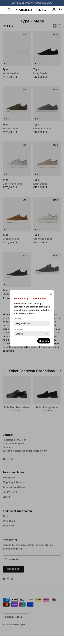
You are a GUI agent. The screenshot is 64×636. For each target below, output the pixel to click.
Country (17, 318)
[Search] (10, 9)
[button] (50, 294)
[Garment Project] (32, 9)
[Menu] (3, 9)
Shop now (44, 341)
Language (18, 329)
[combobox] (24, 323)
